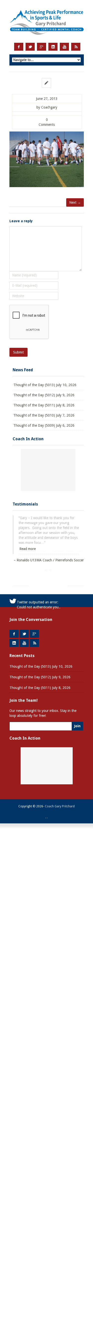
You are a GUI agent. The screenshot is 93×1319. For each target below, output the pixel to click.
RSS (75, 47)
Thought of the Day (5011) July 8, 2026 (43, 405)
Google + (41, 47)
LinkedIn (53, 47)
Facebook (18, 47)
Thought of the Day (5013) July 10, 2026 (44, 385)
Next (76, 580)
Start (46, 568)
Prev (21, 580)
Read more (27, 549)
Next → (75, 202)
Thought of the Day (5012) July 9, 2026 (43, 395)
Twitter (30, 47)
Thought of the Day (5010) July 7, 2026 (43, 415)
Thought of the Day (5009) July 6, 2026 (43, 425)
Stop (50, 568)
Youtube (64, 47)
